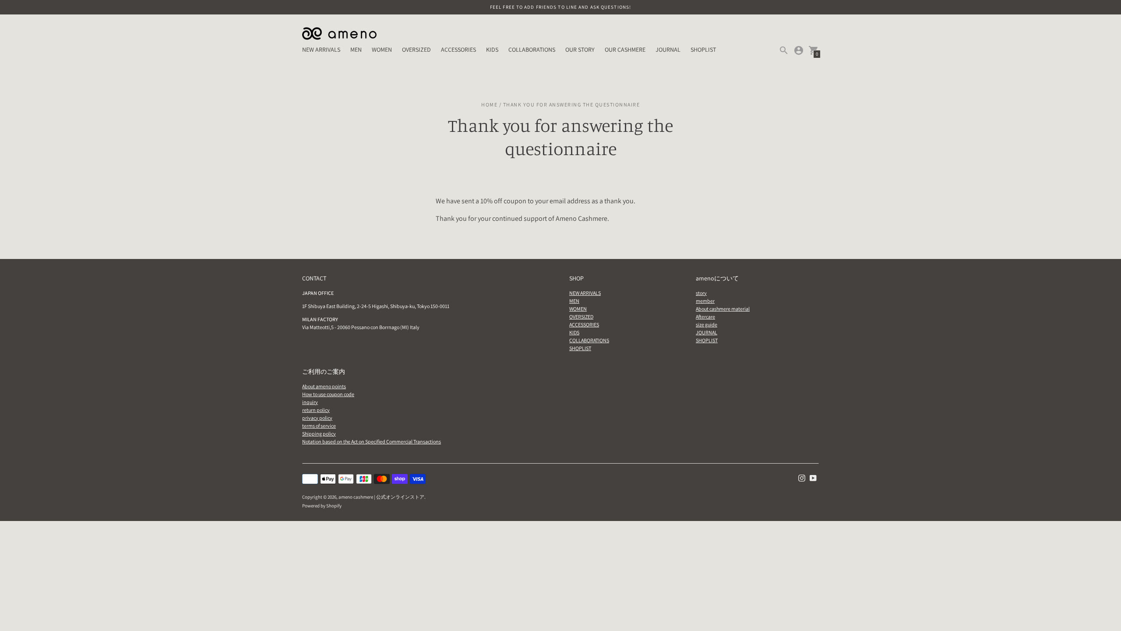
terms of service (319, 425)
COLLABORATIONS (531, 49)
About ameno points (324, 386)
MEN (356, 49)
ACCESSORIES (458, 49)
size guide (706, 324)
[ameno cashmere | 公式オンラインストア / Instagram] (801, 478)
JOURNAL (668, 49)
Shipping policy (319, 433)
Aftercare (705, 316)
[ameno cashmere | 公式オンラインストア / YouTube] (813, 478)
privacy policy (317, 418)
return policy (316, 410)
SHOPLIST (703, 49)
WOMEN (382, 49)
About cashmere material (723, 308)
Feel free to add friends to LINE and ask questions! (560, 7)
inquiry (310, 402)
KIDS (492, 49)
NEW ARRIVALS (321, 49)
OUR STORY (580, 49)
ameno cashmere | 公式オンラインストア (381, 497)
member (705, 301)
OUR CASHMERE (625, 49)
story (701, 293)
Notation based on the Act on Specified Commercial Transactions (371, 441)
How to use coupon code (328, 394)
